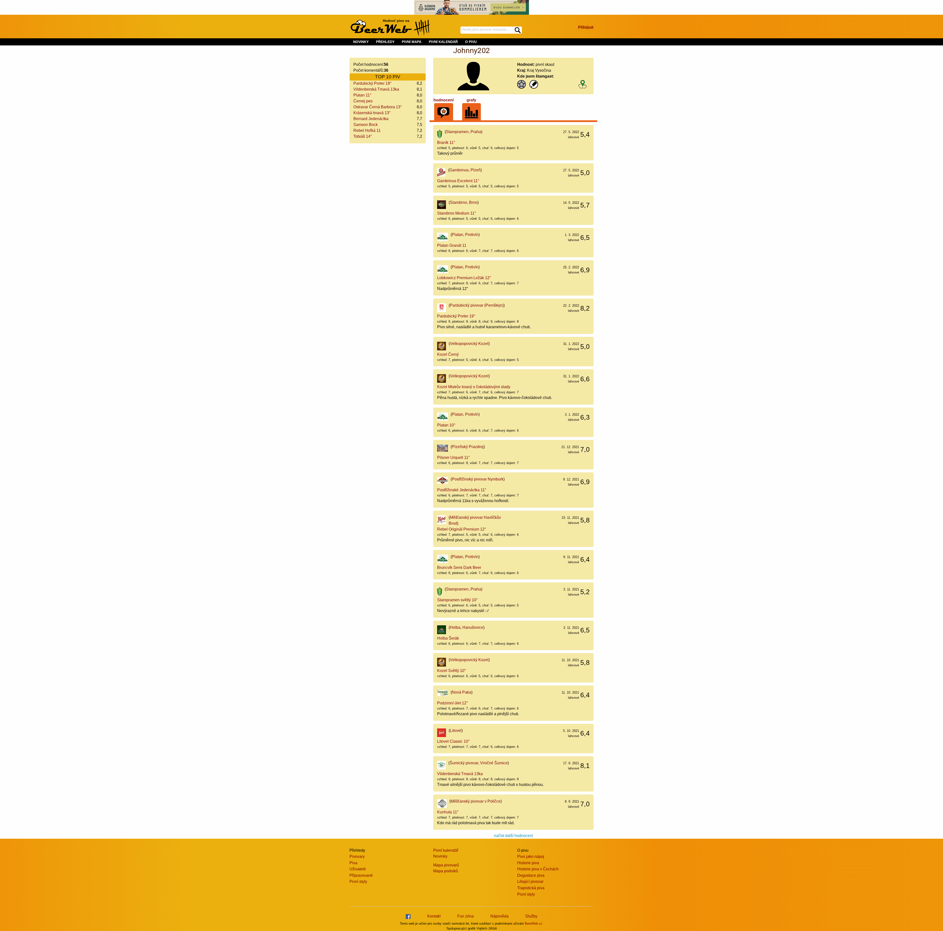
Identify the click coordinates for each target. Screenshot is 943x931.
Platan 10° (446, 425)
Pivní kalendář (445, 850)
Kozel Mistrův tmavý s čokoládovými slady (473, 387)
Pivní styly (358, 881)
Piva (353, 863)
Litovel (455, 730)
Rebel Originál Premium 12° (461, 529)
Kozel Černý (448, 354)
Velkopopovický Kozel (469, 344)
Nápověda (499, 916)
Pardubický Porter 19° (372, 83)
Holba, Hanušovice (466, 627)
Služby (531, 916)
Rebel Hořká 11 (367, 130)
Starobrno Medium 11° (456, 213)
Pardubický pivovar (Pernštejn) (476, 305)
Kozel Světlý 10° (451, 671)
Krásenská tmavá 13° (371, 113)
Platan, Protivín (465, 235)
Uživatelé (357, 869)
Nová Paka (461, 692)
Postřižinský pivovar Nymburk (477, 479)
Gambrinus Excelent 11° (458, 181)
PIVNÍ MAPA (411, 42)
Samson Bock (365, 125)
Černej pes (363, 101)
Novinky (440, 856)
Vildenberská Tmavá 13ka (376, 89)
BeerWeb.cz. (534, 923)
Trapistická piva (530, 888)
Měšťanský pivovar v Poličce (475, 801)
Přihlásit (585, 27)
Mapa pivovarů (446, 865)
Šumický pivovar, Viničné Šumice (479, 763)
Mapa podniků (445, 871)
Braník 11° (446, 142)
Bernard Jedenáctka (370, 119)
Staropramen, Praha (463, 132)
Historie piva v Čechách (538, 869)
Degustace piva (530, 875)
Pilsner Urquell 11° (453, 457)
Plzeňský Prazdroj (468, 447)
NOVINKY (361, 42)
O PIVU (471, 42)
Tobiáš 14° (362, 136)
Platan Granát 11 (451, 245)
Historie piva (528, 863)
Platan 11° (362, 95)
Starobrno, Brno (463, 202)
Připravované (361, 875)
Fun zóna (465, 916)
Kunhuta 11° (447, 812)
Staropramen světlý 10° (457, 600)
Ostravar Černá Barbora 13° (377, 107)
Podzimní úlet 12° (452, 703)
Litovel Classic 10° (453, 741)
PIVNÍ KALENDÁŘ (443, 42)
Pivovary (357, 856)
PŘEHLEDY (385, 42)
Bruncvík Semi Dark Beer (459, 567)
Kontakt (434, 916)
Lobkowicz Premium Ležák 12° (464, 278)
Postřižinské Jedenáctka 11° (461, 490)
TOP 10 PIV (387, 76)
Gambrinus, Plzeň (465, 170)
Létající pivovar (530, 881)
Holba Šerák (448, 638)
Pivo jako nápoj (530, 856)
